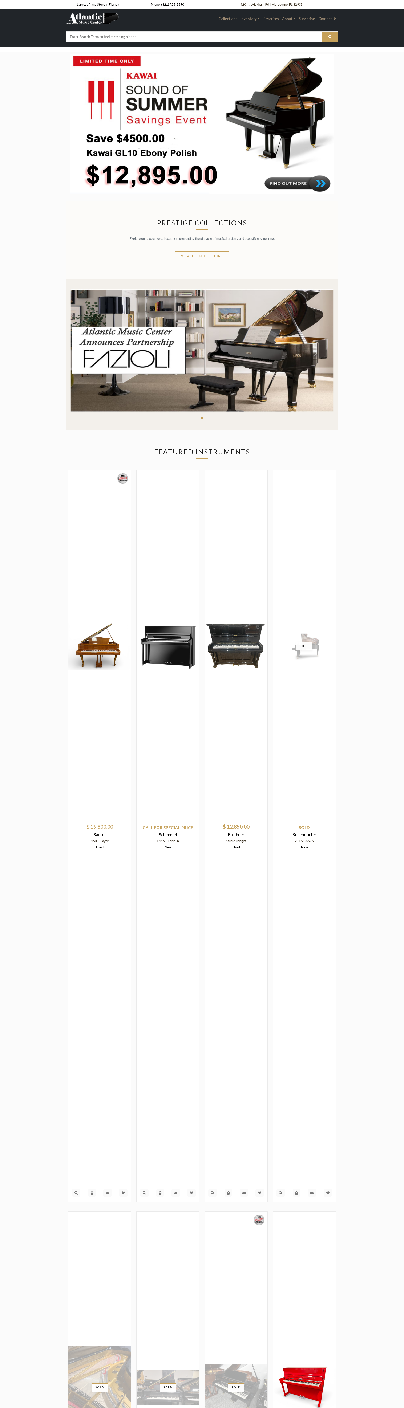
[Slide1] (202, 418)
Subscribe (307, 18)
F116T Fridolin (168, 841)
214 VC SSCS (304, 841)
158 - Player (100, 841)
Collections (228, 18)
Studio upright (236, 841)
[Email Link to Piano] (107, 1193)
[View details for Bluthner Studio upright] (236, 646)
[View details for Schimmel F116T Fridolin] (168, 646)
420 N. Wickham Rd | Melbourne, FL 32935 (271, 4)
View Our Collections (202, 256)
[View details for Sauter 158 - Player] (99, 646)
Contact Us (327, 18)
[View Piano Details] (76, 1193)
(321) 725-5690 (172, 4)
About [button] (287, 18)
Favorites (271, 18)
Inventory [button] (249, 18)
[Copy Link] (92, 1193)
